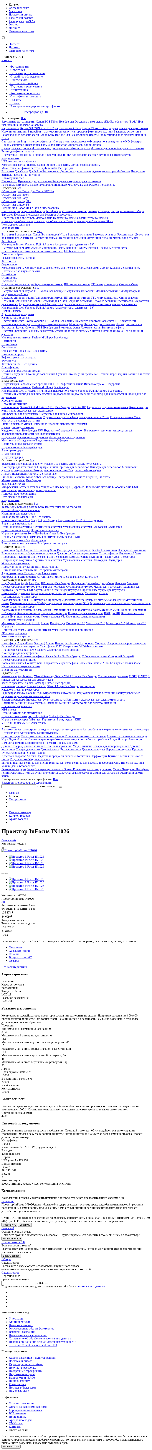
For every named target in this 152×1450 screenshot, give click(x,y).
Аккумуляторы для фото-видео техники (88, 131)
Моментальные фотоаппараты (20, 168)
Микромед (48, 487)
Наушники (8, 550)
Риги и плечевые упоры (16, 423)
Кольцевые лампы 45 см (125, 267)
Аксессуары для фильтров (84, 144)
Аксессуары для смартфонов (19, 653)
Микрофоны (9, 576)
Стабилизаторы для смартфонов (21, 712)
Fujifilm (50, 164)
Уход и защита (10, 158)
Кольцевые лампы (12, 267)
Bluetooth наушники (104, 550)
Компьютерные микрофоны (85, 613)
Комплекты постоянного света (43, 251)
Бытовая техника (12, 762)
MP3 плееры (9, 709)
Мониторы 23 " (95, 623)
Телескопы (8, 463)
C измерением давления (113, 676)
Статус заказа (17, 799)
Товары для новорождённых (111, 746)
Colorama (31, 327)
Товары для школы (28, 749)
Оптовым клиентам (21, 31)
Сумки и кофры (11, 310)
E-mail (40, 1282)
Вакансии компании (22, 1331)
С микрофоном (108, 553)
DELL (36, 623)
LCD (85, 520)
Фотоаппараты (19, 66)
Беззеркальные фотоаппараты (20, 134)
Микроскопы (9, 487)
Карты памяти (10, 128)
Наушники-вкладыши (42, 553)
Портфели (142, 769)
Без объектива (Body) (123, 121)
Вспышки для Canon (28, 234)
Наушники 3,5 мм (130, 553)
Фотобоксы (8, 241)
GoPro (24, 407)
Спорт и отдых (10, 736)
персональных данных (91, 1286)
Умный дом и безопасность (18, 766)
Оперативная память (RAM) (28, 603)
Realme (59, 643)
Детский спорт (50, 749)
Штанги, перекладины (112, 374)
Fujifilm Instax (48, 168)
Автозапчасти (10, 732)
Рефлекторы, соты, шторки (18, 257)
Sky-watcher (46, 463)
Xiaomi (33, 506)
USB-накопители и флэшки (18, 161)
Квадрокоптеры (11, 430)
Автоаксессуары (139, 729)
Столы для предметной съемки (21, 370)
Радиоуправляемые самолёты (32, 696)
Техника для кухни (36, 762)
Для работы (106, 583)
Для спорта (64, 553)
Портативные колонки (45, 530)
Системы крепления (14, 330)
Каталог (6, 60)
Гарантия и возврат (21, 17)
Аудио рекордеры (12, 450)
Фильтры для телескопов (106, 467)
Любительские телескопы (85, 463)
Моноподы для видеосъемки (109, 393)
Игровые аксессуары (14, 536)
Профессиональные (31, 124)
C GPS (133, 676)
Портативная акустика (15, 530)
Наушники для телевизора (18, 513)
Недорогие (113, 384)
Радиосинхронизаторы (48, 284)
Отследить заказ (19, 7)
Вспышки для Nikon (54, 234)
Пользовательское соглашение (28, 1335)
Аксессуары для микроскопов (37, 490)
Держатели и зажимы (73, 423)
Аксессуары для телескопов (19, 467)
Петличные (59, 576)
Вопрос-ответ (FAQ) (22, 1377)
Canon (43, 134)
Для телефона (39, 556)
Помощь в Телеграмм (22, 1387)
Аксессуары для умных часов (34, 679)
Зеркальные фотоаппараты (18, 121)
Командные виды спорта (71, 739)
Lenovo (49, 583)
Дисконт (14, 27)
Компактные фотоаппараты (18, 164)
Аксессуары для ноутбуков (18, 586)
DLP (79, 520)
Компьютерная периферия (18, 609)
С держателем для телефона (60, 267)
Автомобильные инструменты (39, 732)
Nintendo (54, 533)
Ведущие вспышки (80, 234)
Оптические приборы (24, 83)
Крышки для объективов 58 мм (93, 221)
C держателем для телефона (60, 417)
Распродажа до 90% (36, 111)
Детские (106, 487)
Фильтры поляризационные (107, 141)
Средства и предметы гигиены (56, 756)
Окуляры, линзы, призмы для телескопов (63, 467)
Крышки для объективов (17, 221)
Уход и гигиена (82, 746)
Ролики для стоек (139, 374)
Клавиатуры (43, 609)
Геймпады (35, 536)
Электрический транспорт (37, 736)
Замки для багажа (104, 772)
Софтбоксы (8, 274)
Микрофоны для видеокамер (19, 413)
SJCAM (33, 407)
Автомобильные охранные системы (105, 729)
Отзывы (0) (8, 840)
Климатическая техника (128, 762)
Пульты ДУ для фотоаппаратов (76, 154)
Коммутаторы (75, 593)
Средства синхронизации (17, 284)
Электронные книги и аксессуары (23, 702)
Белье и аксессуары (13, 769)
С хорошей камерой (70, 430)
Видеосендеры (10, 453)
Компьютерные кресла (15, 636)
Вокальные (74, 576)
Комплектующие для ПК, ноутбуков (24, 599)
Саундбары (115, 526)
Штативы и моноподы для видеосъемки (26, 393)
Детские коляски (33, 746)
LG (40, 520)
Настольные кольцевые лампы (20, 271)
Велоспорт (135, 739)
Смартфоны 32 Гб (51, 646)
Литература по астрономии (50, 470)
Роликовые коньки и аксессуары (85, 736)
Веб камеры (8, 613)
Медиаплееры (10, 516)
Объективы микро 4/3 (15, 204)
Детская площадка (93, 749)
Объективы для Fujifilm (16, 201)
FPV (40, 430)
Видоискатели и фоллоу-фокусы (21, 447)
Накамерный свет (12, 178)
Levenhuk (19, 477)
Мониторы (8, 623)
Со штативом (33, 267)
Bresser (23, 487)
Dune (32, 516)
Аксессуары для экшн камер (35, 410)
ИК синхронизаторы (77, 284)
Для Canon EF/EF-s (42, 191)
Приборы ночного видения (18, 493)
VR (3, 540)
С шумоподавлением (85, 553)
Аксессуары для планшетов (18, 659)
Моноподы (76, 324)
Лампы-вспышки (67, 247)
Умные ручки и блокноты (42, 772)
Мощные (132, 583)
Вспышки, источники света (27, 73)
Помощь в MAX (19, 1390)
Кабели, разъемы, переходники (85, 616)
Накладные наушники (132, 550)
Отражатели (9, 264)
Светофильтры (10, 141)
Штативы (37, 324)
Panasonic (26, 384)
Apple (20, 550)
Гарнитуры (49, 536)
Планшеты (8, 649)
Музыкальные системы (77, 526)
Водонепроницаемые (115, 407)
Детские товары (11, 746)
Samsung (22, 506)
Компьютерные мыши (106, 609)
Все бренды (66, 121)
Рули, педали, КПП (69, 536)
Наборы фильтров (12, 144)
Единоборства (18, 739)
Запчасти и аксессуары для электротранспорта (95, 699)
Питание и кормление (58, 746)
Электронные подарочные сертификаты (35, 106)
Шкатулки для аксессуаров (76, 772)
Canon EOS (43, 121)
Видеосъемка (18, 79)
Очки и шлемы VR (53, 616)
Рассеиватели (51, 171)
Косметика (83, 756)
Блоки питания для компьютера (130, 603)
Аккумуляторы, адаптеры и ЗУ (74, 244)
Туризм (60, 736)
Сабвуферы (100, 526)
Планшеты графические (25, 616)
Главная (14, 792)
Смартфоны (8, 643)
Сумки (117, 769)
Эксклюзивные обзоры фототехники (32, 1328)
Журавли (61, 374)
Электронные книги (58, 702)
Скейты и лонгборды (133, 736)
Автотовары (9, 729)
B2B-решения (17, 1413)
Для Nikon (35, 171)
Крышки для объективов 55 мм (53, 221)
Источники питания (14, 131)
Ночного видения (85, 477)
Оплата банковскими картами (28, 1406)
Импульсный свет (12, 247)
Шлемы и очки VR (18, 540)
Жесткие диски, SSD (76, 603)
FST (36, 291)
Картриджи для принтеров (76, 629)
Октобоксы (8, 281)
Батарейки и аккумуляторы (45, 131)
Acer (27, 520)
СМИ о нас (16, 1423)
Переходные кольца (65, 217)
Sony (51, 134)
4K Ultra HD (78, 407)
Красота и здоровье (13, 756)
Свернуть (25, 1224)
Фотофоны (8, 327)
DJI (52, 407)
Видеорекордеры (12, 457)
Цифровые (77, 487)
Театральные (65, 477)
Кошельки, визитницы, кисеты (92, 769)
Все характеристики (14, 967)
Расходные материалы (15, 184)
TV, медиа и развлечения (26, 86)
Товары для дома (67, 742)
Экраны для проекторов (16, 523)
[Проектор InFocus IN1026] (19, 850)
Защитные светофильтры (36, 141)
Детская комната (70, 749)
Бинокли (7, 477)
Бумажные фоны (69, 327)
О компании (16, 1318)
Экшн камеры (10, 407)
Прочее (15, 103)
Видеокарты (54, 603)
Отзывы (15, 954)
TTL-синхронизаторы (104, 284)
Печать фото (9, 181)
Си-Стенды (8, 377)
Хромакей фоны (91, 327)
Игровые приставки (14, 533)
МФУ (55, 629)
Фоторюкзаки (41, 148)
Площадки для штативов (99, 324)
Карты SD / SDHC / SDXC (37, 128)
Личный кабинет (19, 1380)
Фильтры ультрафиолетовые (71, 141)
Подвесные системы (77, 330)
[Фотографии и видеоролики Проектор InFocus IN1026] (26, 856)
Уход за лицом (19, 759)
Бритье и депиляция (120, 756)
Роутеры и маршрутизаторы (48, 593)
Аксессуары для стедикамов (67, 437)
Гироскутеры (34, 699)
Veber (38, 477)
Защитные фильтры (33, 211)
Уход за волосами (39, 759)
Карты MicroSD (92, 128)
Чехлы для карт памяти (133, 128)
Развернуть (9, 1224)
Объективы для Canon (15, 191)
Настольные (35, 473)
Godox (44, 291)
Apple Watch (25, 676)
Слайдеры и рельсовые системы (21, 443)
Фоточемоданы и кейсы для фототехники (117, 148)
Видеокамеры (10, 384)
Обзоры (14, 960)
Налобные (50, 473)
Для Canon (21, 171)
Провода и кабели (44, 154)
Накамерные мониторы (16, 337)
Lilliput (48, 337)
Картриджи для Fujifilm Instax (48, 184)
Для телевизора (58, 556)
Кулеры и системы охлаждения (105, 599)
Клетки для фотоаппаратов (114, 154)
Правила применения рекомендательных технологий (42, 1341)
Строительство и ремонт (40, 742)
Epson (20, 520)
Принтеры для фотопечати (35, 181)
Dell (37, 583)
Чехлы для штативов (129, 324)
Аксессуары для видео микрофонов (61, 413)
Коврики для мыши (133, 609)
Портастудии (32, 573)
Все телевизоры (55, 506)
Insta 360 (44, 407)
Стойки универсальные (83, 374)
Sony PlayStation (38, 533)
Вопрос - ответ (20, 957)
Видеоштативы (81, 393)
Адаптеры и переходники (17, 314)
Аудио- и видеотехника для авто (61, 729)
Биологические (121, 487)
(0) (3, 902)
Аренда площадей (20, 1420)
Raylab (29, 291)
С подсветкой (18, 473)
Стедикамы (8, 437)
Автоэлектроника (29, 729)
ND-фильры (53, 211)
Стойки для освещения (40, 374)
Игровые (120, 583)
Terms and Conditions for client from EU (33, 1345)
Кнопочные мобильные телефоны (22, 656)
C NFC (142, 676)
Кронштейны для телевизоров (20, 510)
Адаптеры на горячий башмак (111, 171)
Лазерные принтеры (38, 629)
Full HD (53, 384)
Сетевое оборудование (15, 593)
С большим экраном (26, 646)
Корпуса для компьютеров (18, 606)
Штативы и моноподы (15, 324)
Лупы (5, 473)
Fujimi (40, 244)
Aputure (49, 244)
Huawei (32, 649)
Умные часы (9, 676)
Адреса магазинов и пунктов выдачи (32, 1357)
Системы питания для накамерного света (51, 390)
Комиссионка (17, 1384)
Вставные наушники (14, 553)
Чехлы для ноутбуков (107, 586)
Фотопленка (107, 184)
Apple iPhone (25, 643)
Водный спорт (119, 739)
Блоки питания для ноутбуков (62, 589)
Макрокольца (43, 217)
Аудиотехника (19, 89)
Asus (31, 583)
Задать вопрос (11, 1255)
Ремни (5, 772)
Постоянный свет (12, 251)
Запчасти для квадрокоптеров (41, 433)
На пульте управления (98, 430)
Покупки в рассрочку (22, 1367)
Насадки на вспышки (72, 237)
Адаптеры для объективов (18, 217)
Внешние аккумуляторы (16, 669)
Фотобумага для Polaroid (83, 184)
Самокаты (113, 736)
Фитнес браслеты (12, 682)
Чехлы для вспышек (125, 237)
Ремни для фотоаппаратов (17, 151)
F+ (64, 656)
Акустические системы (47, 526)
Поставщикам (18, 1416)
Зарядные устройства (127, 131)
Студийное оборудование (26, 76)
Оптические (92, 487)
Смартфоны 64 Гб (74, 646)
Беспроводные (82, 550)
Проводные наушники (15, 556)
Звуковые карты (100, 603)
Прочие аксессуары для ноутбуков (103, 589)
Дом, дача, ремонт (12, 742)
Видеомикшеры (45, 440)
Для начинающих (135, 134)
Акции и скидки (19, 1321)
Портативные (66, 520)
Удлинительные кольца (93, 217)
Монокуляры (9, 480)
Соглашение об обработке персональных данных (40, 1338)
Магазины (15, 11)
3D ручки (21, 633)
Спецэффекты (10, 367)
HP (43, 583)
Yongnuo (30, 244)
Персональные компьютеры (19, 596)
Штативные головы (55, 324)
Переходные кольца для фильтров (46, 144)
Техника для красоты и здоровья (92, 762)
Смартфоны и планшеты (26, 96)
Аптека (31, 756)
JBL (36, 550)
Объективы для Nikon (15, 194)
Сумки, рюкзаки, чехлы (16, 148)
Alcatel (49, 656)
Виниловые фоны (113, 327)
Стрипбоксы (9, 277)
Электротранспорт (13, 699)
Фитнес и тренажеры (41, 739)
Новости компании (21, 1325)
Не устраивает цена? (22, 1374)
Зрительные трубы (13, 483)
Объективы (17, 69)
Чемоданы (129, 769)
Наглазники (24, 154)
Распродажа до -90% (22, 21)
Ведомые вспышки (104, 234)
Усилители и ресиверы (15, 563)
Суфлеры (62, 440)
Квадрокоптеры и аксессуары (20, 689)
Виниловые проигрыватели (19, 543)
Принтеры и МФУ (13, 629)
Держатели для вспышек (75, 171)
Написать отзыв (12, 1238)
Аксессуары (9, 154)
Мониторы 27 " (136, 623)
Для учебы (92, 583)
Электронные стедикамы (32, 437)
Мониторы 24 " (115, 623)
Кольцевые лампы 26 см (94, 267)
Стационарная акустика (16, 526)
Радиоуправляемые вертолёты (96, 692)
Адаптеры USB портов (28, 589)
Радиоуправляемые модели (18, 692)
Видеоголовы (61, 393)
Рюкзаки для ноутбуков (50, 586)
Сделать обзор (10, 1272)
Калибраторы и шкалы (15, 317)
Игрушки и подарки (118, 749)
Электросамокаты (54, 699)
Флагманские (94, 646)
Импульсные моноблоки (40, 247)
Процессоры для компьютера (66, 599)
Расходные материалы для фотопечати (76, 181)
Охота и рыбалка (98, 739)
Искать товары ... (48, 786)
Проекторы (8, 520)
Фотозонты (8, 261)
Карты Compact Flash (67, 128)
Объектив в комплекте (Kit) (92, 121)
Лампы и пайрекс (12, 254)
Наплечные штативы (46, 423)
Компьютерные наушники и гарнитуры (94, 556)
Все (23, 118)
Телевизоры (8, 506)
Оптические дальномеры (17, 496)
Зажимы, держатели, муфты (45, 330)
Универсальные (50, 207)
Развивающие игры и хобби (28, 752)
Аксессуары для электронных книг (94, 702)
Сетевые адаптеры (96, 593)
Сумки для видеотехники (17, 427)
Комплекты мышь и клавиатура (72, 609)
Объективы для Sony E (15, 197)
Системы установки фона (106, 330)
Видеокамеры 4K (95, 384)
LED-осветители (74, 251)
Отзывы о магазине (21, 1403)
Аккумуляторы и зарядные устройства (103, 247)
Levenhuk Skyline (26, 463)
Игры (5, 739)
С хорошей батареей (121, 656)
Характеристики (19, 950)
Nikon (54, 121)
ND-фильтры (133, 141)
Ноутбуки (7, 583)
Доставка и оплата (20, 14)
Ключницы (17, 772)
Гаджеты (16, 99)
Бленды (6, 207)
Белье (30, 769)
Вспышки (7, 171)
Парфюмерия (99, 756)
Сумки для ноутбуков (79, 586)
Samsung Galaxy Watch (57, 676)
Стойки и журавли (13, 374)
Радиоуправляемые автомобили (56, 692)
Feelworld (38, 337)
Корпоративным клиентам (25, 1410)
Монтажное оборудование (18, 440)
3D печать (7, 633)
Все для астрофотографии (84, 470)
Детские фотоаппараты (85, 164)
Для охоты (103, 477)
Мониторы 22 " (75, 623)
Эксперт (14, 24)
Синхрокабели (128, 284)
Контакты (15, 1426)
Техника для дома (60, 762)
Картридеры (110, 128)
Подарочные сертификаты (25, 1370)
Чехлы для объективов (15, 224)
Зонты (68, 769)
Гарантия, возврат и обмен (26, 1364)
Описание (15, 947)
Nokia (58, 656)
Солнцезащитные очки (49, 769)
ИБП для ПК (112, 613)
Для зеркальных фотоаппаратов (70, 148)
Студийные (44, 576)
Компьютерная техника (25, 93)
